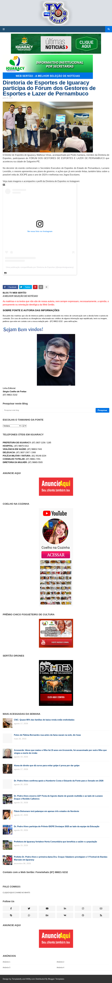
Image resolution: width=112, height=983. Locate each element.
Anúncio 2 (60, 962)
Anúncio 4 (60, 967)
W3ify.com (30, 979)
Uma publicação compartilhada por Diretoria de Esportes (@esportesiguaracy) (40, 267)
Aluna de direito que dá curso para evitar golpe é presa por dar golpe (46, 765)
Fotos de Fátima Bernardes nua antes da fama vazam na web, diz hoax (47, 735)
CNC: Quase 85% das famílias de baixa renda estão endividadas (44, 720)
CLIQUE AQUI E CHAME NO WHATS (16, 893)
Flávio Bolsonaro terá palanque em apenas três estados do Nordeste (46, 811)
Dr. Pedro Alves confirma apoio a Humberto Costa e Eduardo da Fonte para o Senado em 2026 (58, 780)
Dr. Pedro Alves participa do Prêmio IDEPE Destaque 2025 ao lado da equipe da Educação (56, 826)
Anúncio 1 (6, 962)
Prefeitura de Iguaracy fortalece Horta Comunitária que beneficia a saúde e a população (55, 841)
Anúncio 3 (6, 967)
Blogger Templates (56, 979)
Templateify (17, 979)
